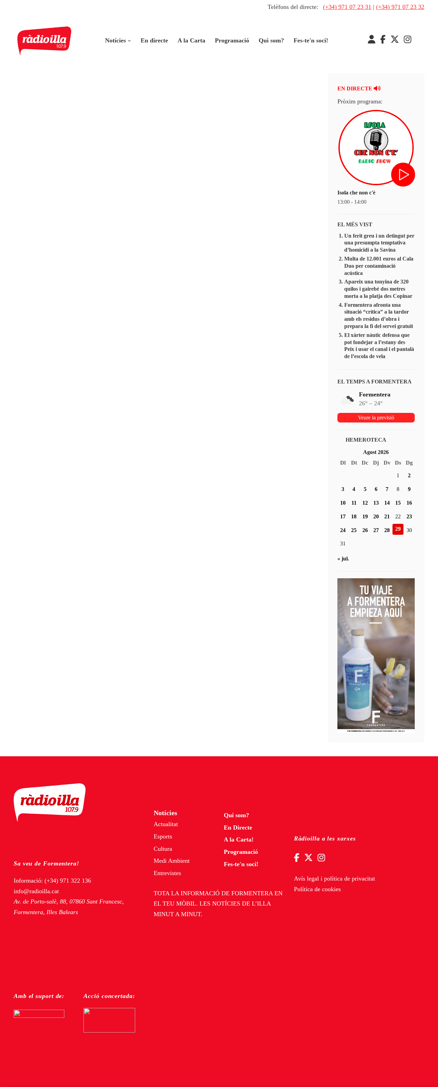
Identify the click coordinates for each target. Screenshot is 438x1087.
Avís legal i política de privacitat (334, 878)
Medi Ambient (172, 860)
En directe (154, 40)
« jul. (343, 558)
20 (376, 516)
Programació (232, 40)
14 (387, 503)
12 (365, 503)
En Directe (238, 827)
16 (409, 503)
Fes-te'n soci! (311, 40)
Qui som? (271, 40)
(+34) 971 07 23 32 (400, 6)
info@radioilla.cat (36, 891)
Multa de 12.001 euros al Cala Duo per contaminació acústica (378, 266)
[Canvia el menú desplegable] (129, 40)
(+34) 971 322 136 (67, 880)
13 (376, 503)
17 (343, 516)
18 (354, 516)
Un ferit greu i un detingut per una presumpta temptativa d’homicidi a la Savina (379, 243)
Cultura (163, 848)
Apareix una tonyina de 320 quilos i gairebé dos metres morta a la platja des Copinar (378, 289)
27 (376, 530)
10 (343, 503)
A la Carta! (239, 839)
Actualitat (166, 824)
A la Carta (191, 40)
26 (365, 530)
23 (409, 516)
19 (365, 516)
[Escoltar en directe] (403, 175)
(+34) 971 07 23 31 (347, 6)
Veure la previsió (376, 417)
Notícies (115, 40)
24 (343, 530)
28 (387, 530)
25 (354, 530)
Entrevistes (167, 873)
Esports (163, 836)
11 (354, 503)
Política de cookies (317, 889)
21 (387, 516)
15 (398, 503)
